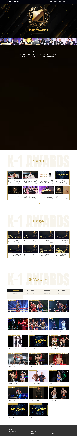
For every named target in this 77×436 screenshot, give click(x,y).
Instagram (52, 433)
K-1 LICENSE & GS (33, 431)
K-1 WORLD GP (11, 433)
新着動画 (55, 1)
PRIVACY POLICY (33, 433)
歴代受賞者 (59, 1)
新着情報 (50, 1)
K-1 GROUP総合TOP (66, 1)
